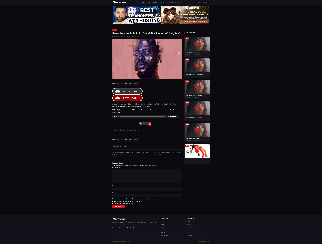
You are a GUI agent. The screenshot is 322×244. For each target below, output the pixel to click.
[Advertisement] (185, 15)
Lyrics (162, 2)
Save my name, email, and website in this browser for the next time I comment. (139, 199)
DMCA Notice (164, 233)
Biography (189, 224)
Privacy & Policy (165, 235)
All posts (189, 221)
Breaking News (190, 227)
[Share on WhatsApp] (118, 83)
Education (189, 235)
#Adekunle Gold (117, 146)
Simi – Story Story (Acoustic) (194, 95)
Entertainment (176, 2)
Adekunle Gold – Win (192, 160)
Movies (144, 2)
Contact (163, 227)
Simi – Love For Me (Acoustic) (194, 74)
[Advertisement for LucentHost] (137, 15)
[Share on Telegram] (129, 83)
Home (162, 221)
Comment (116, 167)
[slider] (174, 116)
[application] (145, 116)
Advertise (163, 230)
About (162, 224)
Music (150, 2)
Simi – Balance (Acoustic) (193, 53)
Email (114, 192)
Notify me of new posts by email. (124, 203)
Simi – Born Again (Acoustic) (194, 117)
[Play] (114, 116)
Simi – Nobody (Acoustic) (193, 138)
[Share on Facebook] (125, 83)
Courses (189, 233)
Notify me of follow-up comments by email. (127, 201)
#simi (125, 146)
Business (189, 230)
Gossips (155, 2)
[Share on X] (122, 83)
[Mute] (171, 116)
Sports (167, 2)
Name (114, 186)
